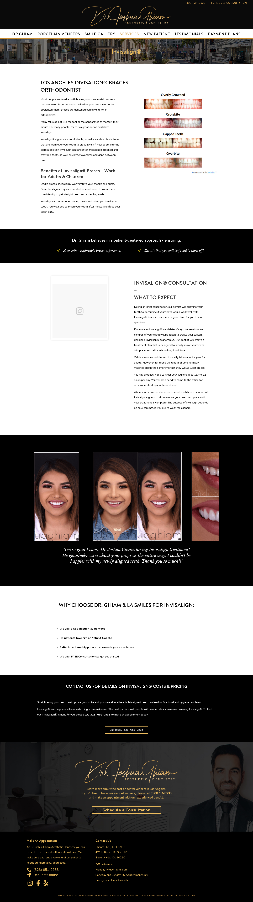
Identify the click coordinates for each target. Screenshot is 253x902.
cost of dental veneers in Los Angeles (141, 789)
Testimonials (189, 34)
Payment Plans (224, 34)
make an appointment (109, 797)
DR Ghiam (22, 34)
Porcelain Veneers (58, 34)
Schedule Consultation (229, 3)
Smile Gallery (100, 34)
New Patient (157, 34)
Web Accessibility (67, 895)
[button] (126, 730)
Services (129, 34)
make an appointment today (131, 715)
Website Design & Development (147, 895)
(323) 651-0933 (195, 3)
